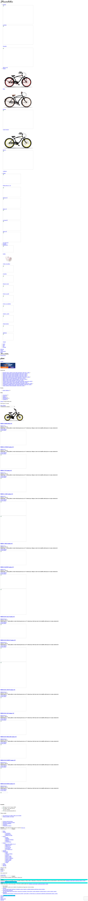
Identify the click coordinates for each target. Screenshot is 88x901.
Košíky (4, 253)
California (5, 171)
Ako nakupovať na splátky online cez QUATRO (12, 815)
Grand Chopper (6, 129)
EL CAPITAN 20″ (8, 849)
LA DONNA (7, 833)
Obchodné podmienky (7, 823)
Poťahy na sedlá (6, 293)
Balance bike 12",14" (7, 185)
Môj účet (4, 865)
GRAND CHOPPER (9, 839)
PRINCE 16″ (7, 846)
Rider (4, 88)
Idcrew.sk (23, 827)
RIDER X (7, 840)
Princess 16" (5, 197)
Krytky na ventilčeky (7, 303)
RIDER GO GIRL (8, 835)
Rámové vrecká (6, 283)
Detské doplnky (6, 323)
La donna (4, 24)
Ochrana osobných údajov (8, 821)
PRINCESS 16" (3, 618)
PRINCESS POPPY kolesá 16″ (8, 760)
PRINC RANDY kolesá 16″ (7, 567)
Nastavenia (2, 881)
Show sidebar (3, 405)
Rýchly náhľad (3, 430)
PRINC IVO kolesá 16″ (6, 470)
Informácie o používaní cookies (9, 822)
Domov (2, 401)
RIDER (6, 837)
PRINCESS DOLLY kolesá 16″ (8, 640)
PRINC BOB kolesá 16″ (6, 423)
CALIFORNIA (8, 841)
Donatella (5, 46)
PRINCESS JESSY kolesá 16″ (8, 689)
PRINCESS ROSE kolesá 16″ (7, 783)
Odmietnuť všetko (8, 881)
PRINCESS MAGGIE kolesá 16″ (8, 736)
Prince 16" (5, 208)
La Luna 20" (5, 220)
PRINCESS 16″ (8, 845)
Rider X (4, 149)
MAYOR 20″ (7, 848)
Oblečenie (5, 332)
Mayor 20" (5, 231)
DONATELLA (8, 834)
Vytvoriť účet (3, 875)
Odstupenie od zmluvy (7, 825)
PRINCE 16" (3, 425)
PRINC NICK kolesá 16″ (6, 543)
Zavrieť (1, 361)
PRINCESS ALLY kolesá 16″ (7, 616)
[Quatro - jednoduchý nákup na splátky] (7, 367)
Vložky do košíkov (6, 263)
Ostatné (4, 341)
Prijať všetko (14, 881)
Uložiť (1, 895)
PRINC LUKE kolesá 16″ (6, 494)
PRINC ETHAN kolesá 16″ (7, 447)
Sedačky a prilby (6, 313)
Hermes (4, 109)
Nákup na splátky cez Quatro (8, 816)
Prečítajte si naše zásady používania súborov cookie (75, 880)
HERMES (7, 838)
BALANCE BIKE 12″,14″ (10, 844)
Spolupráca (5, 824)
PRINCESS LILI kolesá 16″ (7, 713)
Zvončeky (5, 273)
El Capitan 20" (6, 242)
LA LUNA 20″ (8, 847)
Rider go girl (5, 67)
